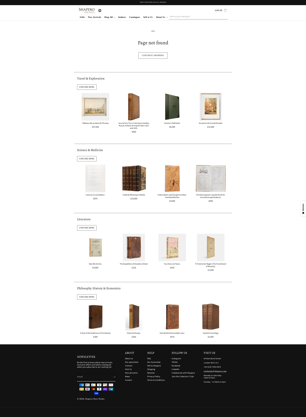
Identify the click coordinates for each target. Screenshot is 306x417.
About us (129, 359)
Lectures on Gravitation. (95, 195)
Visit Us (128, 369)
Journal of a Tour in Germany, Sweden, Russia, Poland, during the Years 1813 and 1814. (133, 125)
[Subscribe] (112, 377)
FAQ (149, 359)
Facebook (176, 365)
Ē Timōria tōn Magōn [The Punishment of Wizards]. (210, 265)
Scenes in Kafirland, (172, 123)
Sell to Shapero (154, 365)
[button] (109, 17)
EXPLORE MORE (86, 87)
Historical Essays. (134, 333)
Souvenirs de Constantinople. (211, 123)
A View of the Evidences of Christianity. (95, 333)
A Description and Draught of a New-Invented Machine (172, 196)
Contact (128, 365)
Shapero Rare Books (95, 399)
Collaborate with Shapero (183, 373)
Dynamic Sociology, (210, 333)
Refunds (151, 373)
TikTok (175, 362)
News (127, 376)
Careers (128, 380)
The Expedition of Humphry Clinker (134, 264)
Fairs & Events (131, 373)
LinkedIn (175, 369)
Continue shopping (153, 55)
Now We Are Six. (95, 264)
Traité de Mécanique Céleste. (133, 195)
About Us (160, 17)
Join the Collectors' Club (183, 376)
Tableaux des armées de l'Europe (95, 123)
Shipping (151, 369)
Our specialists (131, 362)
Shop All (108, 17)
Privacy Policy (153, 376)
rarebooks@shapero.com (215, 371)
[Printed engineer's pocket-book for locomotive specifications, (210, 196)
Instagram (176, 359)
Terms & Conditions (156, 380)
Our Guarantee (154, 362)
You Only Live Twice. (172, 264)
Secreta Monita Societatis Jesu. (172, 333)
